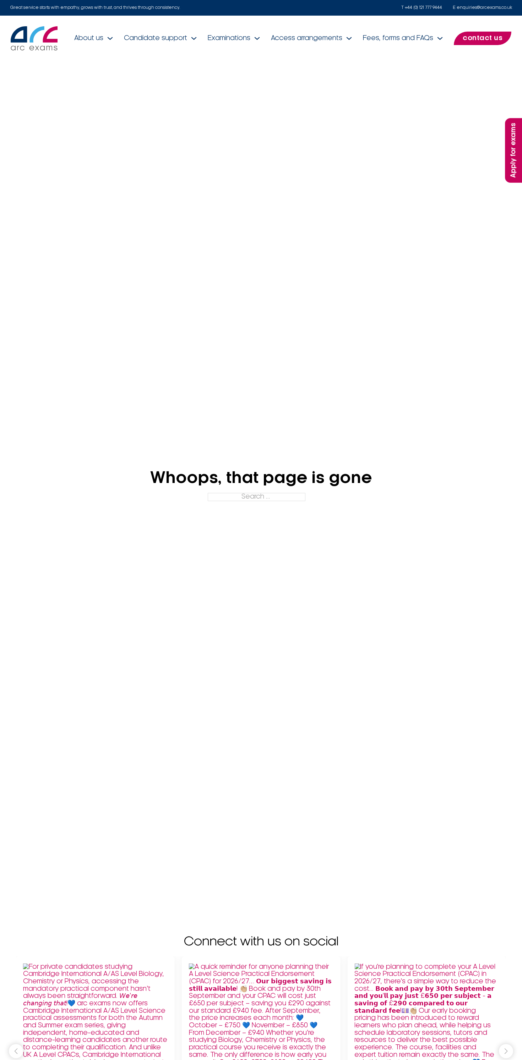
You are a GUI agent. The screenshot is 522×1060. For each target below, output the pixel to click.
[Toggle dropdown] (110, 38)
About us (88, 38)
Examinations (229, 38)
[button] (506, 1051)
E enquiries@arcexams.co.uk (482, 8)
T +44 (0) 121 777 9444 (421, 8)
